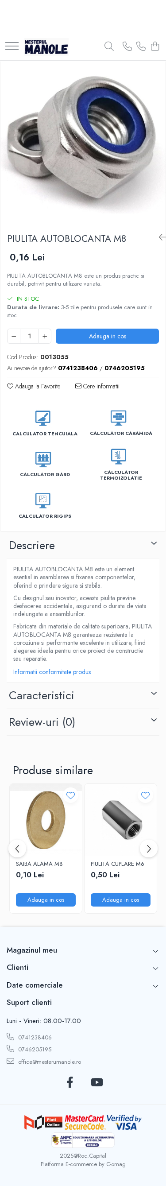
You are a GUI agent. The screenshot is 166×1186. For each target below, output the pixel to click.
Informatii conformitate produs (52, 672)
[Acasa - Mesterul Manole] (46, 47)
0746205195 (33, 1049)
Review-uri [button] (42, 721)
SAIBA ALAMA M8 (39, 864)
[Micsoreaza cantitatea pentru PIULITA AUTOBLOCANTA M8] (13, 336)
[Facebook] (70, 1083)
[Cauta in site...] (109, 47)
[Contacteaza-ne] (127, 47)
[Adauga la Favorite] (70, 795)
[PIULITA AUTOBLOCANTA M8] (83, 143)
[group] (83, 143)
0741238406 (34, 1037)
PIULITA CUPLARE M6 (117, 864)
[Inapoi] (159, 237)
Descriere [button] (32, 545)
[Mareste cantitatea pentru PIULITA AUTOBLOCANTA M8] (44, 336)
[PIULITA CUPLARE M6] (121, 820)
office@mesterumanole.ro (48, 1062)
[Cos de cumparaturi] (154, 47)
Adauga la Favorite (36, 386)
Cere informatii (100, 386)
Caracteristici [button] (41, 695)
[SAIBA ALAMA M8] (46, 820)
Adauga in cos (107, 336)
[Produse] (12, 47)
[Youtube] (96, 1083)
